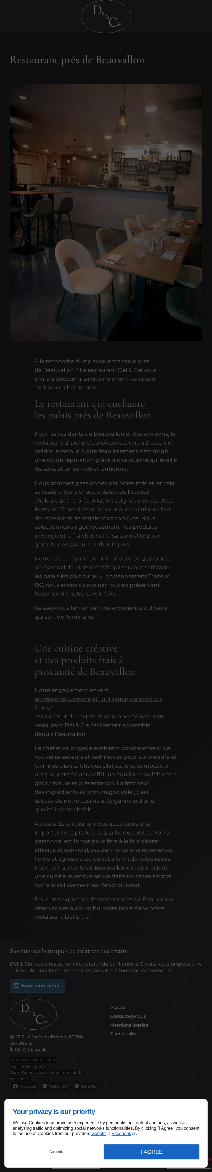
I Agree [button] (152, 1152)
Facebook (121, 1133)
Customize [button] (57, 1152)
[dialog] (106, 1133)
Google (98, 1133)
